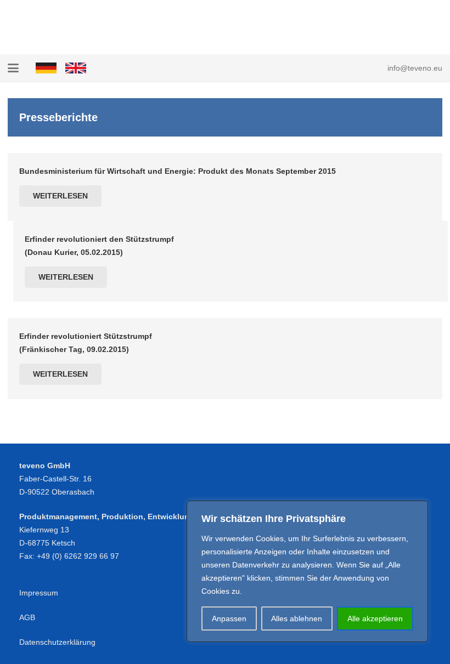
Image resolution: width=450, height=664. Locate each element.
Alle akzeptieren (375, 618)
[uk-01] (75, 68)
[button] (13, 68)
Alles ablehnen (296, 618)
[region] (307, 571)
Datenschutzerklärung (57, 642)
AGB (27, 617)
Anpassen (229, 618)
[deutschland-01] (46, 68)
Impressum (38, 592)
